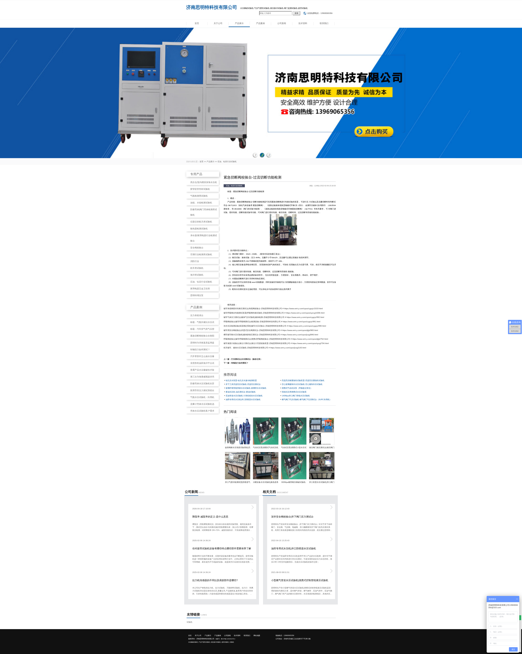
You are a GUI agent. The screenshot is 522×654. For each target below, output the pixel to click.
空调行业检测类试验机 (201, 254)
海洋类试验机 (196, 275)
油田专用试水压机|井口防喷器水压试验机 (243, 399)
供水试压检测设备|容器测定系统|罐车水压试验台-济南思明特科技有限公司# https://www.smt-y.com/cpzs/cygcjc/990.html (275, 326)
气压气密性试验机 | (205, 642)
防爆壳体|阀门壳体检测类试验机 (203, 212)
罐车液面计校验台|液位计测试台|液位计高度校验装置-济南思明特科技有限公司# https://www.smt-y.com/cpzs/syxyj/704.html (276, 343)
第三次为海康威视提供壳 (202, 377)
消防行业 (194, 261)
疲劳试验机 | (225, 642)
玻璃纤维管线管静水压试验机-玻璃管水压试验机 (246, 388)
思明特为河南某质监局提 (202, 343)
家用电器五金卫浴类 (200, 288)
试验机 (189, 622)
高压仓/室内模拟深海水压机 (203, 182)
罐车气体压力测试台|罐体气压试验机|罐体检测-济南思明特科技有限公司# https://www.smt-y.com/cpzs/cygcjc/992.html (274, 317)
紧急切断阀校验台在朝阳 (202, 336)
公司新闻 (281, 23)
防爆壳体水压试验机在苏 (202, 383)
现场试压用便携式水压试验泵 (294, 392)
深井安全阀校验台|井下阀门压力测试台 (292, 516)
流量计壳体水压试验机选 (202, 404)
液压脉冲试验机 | (216, 642)
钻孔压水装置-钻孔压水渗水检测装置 (241, 380)
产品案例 (260, 23)
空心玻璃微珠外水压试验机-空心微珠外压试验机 (302, 384)
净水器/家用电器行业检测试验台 (203, 238)
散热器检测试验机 (199, 228)
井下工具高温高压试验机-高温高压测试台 (243, 384)
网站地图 (257, 635)
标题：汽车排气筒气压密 (202, 329)
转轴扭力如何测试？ (200, 349)
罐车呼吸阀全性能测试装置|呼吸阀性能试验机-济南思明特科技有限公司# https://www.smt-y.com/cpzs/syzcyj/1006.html (274, 313)
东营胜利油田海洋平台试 (202, 363)
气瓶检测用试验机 (199, 196)
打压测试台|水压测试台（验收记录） (246, 359)
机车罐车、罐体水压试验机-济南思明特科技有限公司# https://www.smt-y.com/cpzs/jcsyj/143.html (265, 348)
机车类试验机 (196, 268)
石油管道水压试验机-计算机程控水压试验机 (244, 396)
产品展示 (239, 23)
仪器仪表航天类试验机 (201, 222)
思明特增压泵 (196, 295)
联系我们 (324, 23)
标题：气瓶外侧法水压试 (202, 322)
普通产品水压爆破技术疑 (202, 370)
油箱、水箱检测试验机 (201, 203)
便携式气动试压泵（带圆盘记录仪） (297, 388)
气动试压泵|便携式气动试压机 (265, 447)
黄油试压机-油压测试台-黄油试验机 (241, 392)
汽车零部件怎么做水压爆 (202, 356)
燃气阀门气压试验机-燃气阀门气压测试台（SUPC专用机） (306, 399)
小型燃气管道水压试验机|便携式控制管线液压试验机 (299, 580)
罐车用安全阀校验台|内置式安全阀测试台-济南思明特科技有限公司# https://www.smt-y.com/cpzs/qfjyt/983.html (271, 330)
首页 (197, 23)
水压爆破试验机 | (193, 642)
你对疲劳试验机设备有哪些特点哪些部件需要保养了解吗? (221, 548)
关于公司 (218, 23)
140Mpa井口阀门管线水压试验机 (296, 396)
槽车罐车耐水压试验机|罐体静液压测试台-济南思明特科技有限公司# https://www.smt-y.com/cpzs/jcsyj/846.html (271, 335)
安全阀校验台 (196, 248)
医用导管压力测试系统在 (202, 390)
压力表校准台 (196, 315)
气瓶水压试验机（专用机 (202, 397)
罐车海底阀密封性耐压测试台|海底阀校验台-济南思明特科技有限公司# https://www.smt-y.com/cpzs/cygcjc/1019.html (273, 308)
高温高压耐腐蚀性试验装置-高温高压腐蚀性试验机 (303, 380)
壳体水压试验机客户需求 (202, 411)
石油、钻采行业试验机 (227, 161)
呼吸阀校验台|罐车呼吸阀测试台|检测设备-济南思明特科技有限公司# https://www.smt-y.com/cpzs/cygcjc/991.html (272, 321)
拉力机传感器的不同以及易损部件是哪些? (215, 580)
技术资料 (303, 23)
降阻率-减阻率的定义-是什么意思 (210, 516)
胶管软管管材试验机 (200, 189)
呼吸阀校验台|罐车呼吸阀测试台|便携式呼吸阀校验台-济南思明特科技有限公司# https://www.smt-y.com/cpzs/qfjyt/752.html (276, 339)
